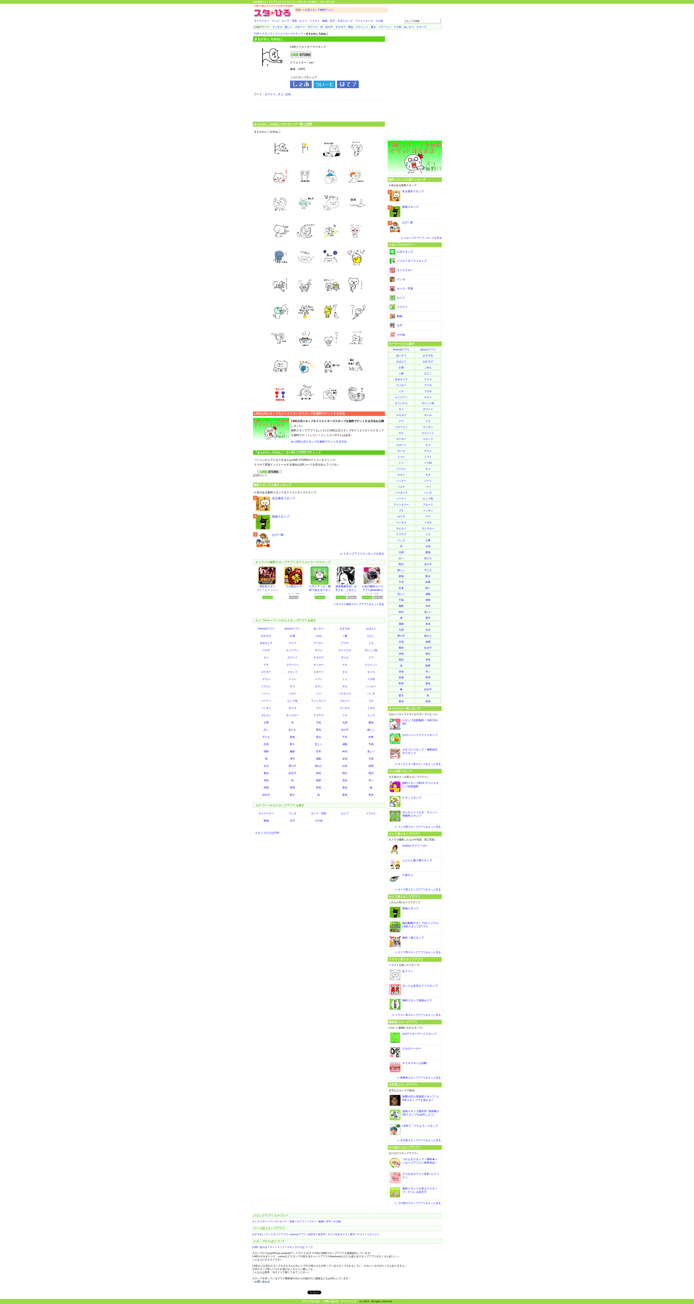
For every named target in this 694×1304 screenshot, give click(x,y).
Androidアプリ (266, 628)
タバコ (371, 671)
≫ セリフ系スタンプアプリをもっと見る (418, 952)
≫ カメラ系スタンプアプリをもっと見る (418, 889)
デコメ (266, 679)
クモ (266, 664)
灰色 (344, 758)
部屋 (266, 787)
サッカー (319, 664)
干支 (344, 736)
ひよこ (371, 635)
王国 (371, 758)
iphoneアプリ (292, 628)
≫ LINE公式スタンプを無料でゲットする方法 (319, 441)
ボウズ (292, 708)
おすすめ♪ (258, 1234)
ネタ (344, 686)
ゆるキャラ (266, 643)
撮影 (292, 751)
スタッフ (421, 26)
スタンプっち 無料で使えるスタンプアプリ (320, 590)
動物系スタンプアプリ (403, 1022)
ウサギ (266, 650)
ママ (318, 708)
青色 (344, 787)
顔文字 (266, 794)
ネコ (280, 94)
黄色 (344, 794)
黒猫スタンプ (280, 516)
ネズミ (318, 686)
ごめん (318, 635)
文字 (332, 20)
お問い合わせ (259, 1247)
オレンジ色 (371, 650)
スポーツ (300, 26)
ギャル (345, 657)
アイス (292, 643)
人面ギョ (407, 874)
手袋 (371, 744)
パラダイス (345, 693)
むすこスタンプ (411, 797)
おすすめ (345, 628)
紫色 (266, 773)
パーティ (266, 700)
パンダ (371, 693)
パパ (318, 693)
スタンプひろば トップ (300, 1247)
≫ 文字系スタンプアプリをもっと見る (419, 1140)
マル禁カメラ (294, 586)
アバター (319, 643)
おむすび (266, 635)
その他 (379, 20)
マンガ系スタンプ (400, 771)
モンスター (292, 715)
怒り (292, 744)
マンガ (275, 20)
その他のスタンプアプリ (404, 1147)
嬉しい (288, 26)
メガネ (371, 708)
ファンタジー (318, 700)
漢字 (292, 758)
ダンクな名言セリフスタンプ (420, 985)
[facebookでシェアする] (301, 87)
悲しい (318, 744)
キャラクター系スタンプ (404, 708)
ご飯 (344, 635)
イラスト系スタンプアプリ (406, 959)
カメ (266, 657)
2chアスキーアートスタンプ (419, 1033)
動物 (324, 20)
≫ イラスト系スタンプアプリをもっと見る (416, 1014)
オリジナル (345, 650)
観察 (318, 780)
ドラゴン (266, 686)
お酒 (292, 635)
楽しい (371, 751)
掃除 (266, 751)
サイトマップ (277, 1247)
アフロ (345, 643)
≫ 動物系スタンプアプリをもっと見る (419, 1077)
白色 (288, 94)
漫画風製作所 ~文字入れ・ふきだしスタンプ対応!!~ (346, 590)
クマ (371, 657)
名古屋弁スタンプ (283, 498)
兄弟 (344, 722)
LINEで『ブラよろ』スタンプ (420, 1125)
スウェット (362, 26)
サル (344, 664)
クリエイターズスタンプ (289, 33)
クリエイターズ (364, 20)
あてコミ (407, 971)
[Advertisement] (319, 110)
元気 (318, 722)
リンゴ (371, 715)
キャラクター (261, 20)
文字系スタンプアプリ (403, 1084)
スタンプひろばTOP (267, 832)
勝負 (371, 722)
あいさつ (409, 26)
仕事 (266, 722)
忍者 (266, 744)
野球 (292, 787)
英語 (371, 773)
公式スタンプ (345, 20)
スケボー (266, 671)
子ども (266, 736)
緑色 (318, 773)
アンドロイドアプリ (277, 1234)
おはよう (371, 628)
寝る (318, 736)
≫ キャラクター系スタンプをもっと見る (418, 764)
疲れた (318, 765)
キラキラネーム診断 (414, 1063)
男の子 (292, 765)
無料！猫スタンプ (413, 937)
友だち (292, 729)
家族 (292, 736)
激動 (318, 758)
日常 (318, 751)
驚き (373, 26)
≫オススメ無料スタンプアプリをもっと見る (358, 604)
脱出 (344, 773)
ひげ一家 (278, 534)
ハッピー (371, 686)
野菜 (318, 787)
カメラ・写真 (289, 20)
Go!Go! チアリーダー (415, 845)
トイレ (292, 679)
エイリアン (292, 650)
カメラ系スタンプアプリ (404, 833)
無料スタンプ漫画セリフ (417, 1000)
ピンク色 (292, 700)
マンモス (277, 26)
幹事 (371, 736)
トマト (318, 679)
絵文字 (292, 773)
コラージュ (384, 26)
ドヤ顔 (397, 26)
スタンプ (267, 33)
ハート (266, 693)
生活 (266, 765)
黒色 (350, 26)
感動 (344, 744)
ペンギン (266, 708)
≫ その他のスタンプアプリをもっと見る (418, 1203)
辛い (371, 780)
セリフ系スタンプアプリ (404, 896)
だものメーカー (411, 1048)
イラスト (315, 20)
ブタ (371, 700)
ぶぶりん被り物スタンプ (417, 860)
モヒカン (266, 715)
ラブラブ (319, 715)
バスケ (292, 693)
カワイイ (313, 26)
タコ (344, 671)
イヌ (371, 643)
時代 (344, 751)
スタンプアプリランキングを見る (363, 553)
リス (344, 715)
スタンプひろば (310, 1301)
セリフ (303, 20)
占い (266, 729)
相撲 (371, 765)
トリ (344, 679)
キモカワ (340, 26)
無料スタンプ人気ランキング (272, 484)
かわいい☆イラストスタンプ (420, 734)
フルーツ (345, 700)
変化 (318, 729)
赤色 (344, 780)
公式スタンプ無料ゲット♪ (319, 9)
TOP (256, 33)
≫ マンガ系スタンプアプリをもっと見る (418, 826)
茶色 (266, 780)
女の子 (329, 26)
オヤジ (318, 650)
